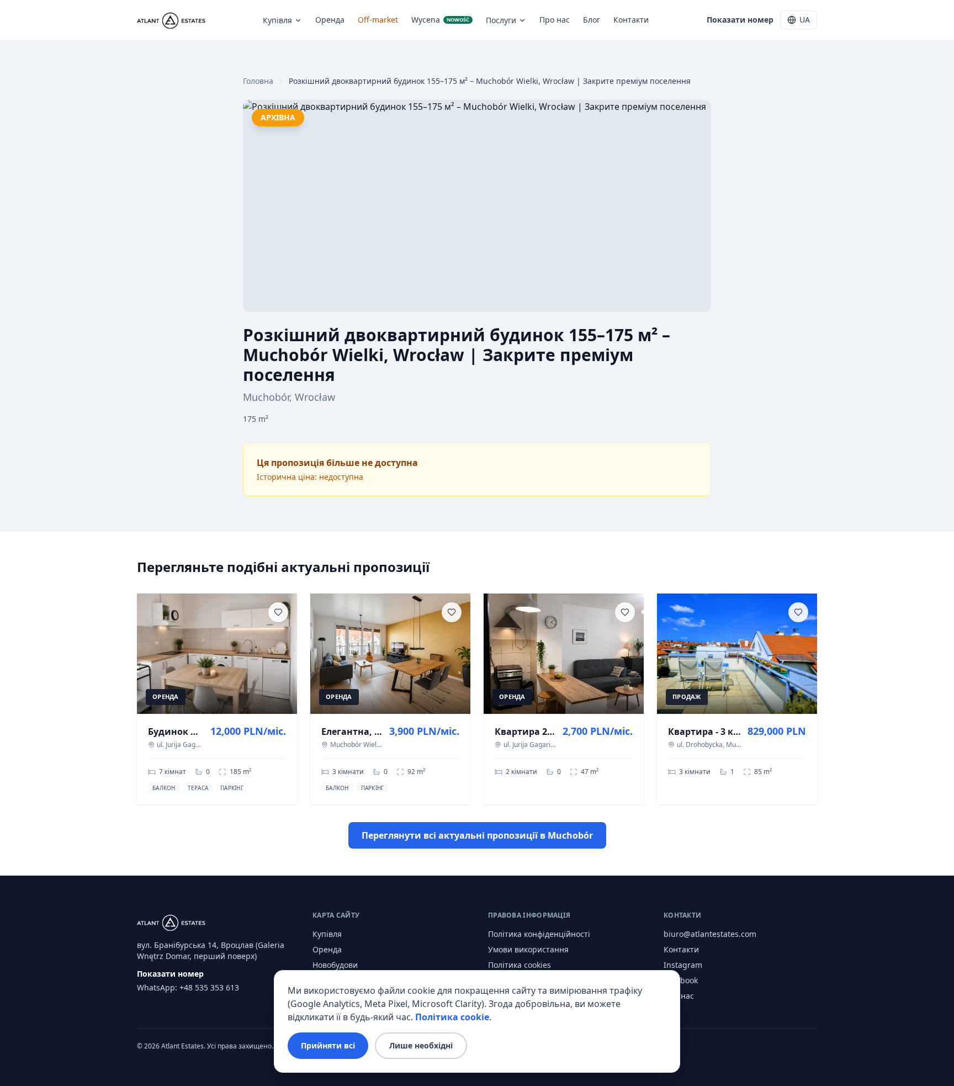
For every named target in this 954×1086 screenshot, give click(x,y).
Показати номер (740, 19)
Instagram (683, 965)
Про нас (554, 19)
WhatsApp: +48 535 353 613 (188, 987)
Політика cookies (519, 965)
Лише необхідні (421, 1045)
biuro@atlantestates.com (710, 934)
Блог (591, 19)
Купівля (277, 20)
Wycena (440, 19)
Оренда (329, 19)
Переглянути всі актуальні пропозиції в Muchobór (477, 835)
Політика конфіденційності (539, 934)
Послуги (501, 20)
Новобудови (335, 965)
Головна (258, 81)
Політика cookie (452, 1017)
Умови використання (528, 949)
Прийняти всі (328, 1045)
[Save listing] (278, 612)
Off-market (378, 19)
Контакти (631, 19)
